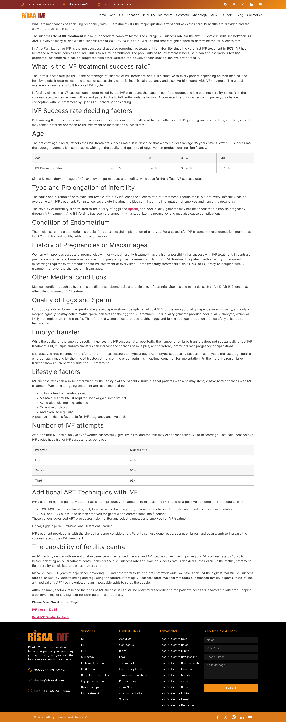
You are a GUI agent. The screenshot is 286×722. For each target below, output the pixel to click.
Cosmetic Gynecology (191, 15)
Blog (240, 15)
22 (58, 670)
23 (51, 4)
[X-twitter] (234, 4)
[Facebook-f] (217, 717)
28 (55, 4)
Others (228, 15)
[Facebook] (225, 4)
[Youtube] (260, 4)
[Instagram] (243, 4)
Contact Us (255, 15)
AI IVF (215, 15)
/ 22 (45, 4)
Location (133, 15)
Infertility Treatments (157, 15)
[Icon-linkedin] (251, 4)
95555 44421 (35, 4)
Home (101, 15)
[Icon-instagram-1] (234, 717)
